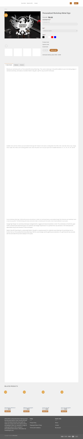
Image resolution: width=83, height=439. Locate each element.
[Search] (19, 3)
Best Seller (23, 3)
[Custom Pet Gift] (51, 397)
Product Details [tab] (9, 64)
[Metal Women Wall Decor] (13, 397)
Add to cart (53, 50)
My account (58, 427)
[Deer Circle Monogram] (69, 397)
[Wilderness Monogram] (32, 397)
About (56, 422)
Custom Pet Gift (45, 407)
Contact (36, 3)
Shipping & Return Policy (36, 425)
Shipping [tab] (16, 64)
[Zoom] (6, 46)
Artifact (6, 9)
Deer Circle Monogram (66, 407)
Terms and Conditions (35, 427)
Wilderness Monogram (28, 407)
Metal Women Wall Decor (10, 407)
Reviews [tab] (22, 64)
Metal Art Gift (29, 3)
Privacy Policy (33, 422)
